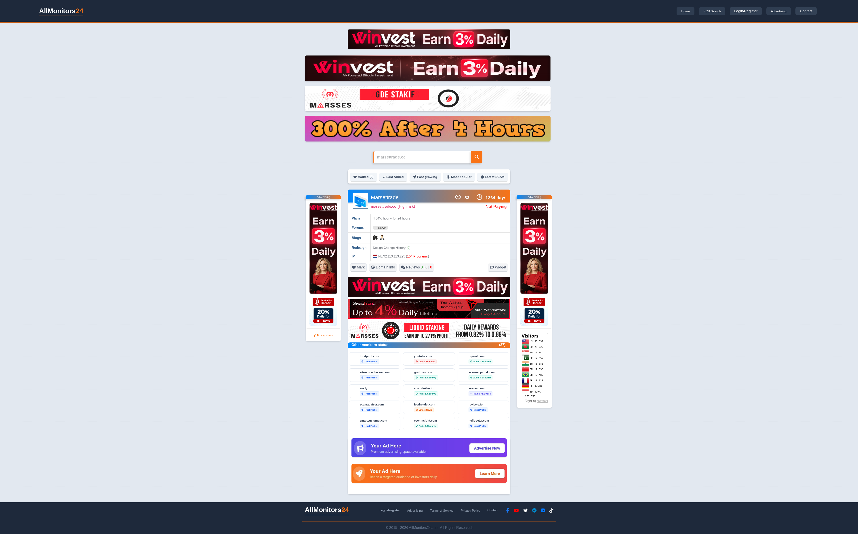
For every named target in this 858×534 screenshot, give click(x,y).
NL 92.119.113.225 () (403, 256)
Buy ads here (324, 335)
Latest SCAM (495, 177)
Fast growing (427, 177)
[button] (391, 247)
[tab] (685, 11)
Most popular (461, 177)
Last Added (395, 177)
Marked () (366, 177)
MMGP (382, 227)
